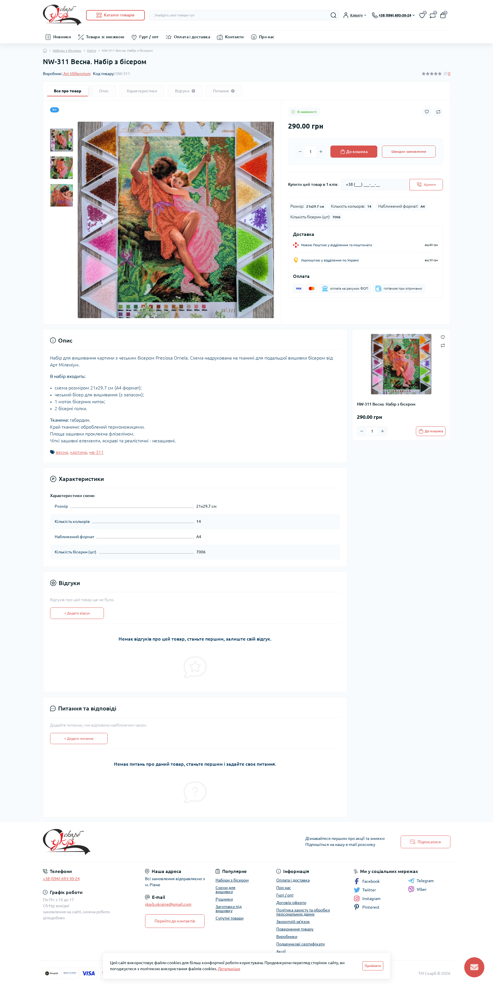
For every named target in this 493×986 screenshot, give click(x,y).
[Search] (333, 15)
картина (78, 452)
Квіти (91, 50)
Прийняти (373, 966)
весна (62, 452)
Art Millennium (77, 73)
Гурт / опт (149, 37)
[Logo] (62, 15)
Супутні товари (229, 918)
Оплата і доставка (192, 37)
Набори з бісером (67, 50)
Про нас (267, 37)
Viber (422, 889)
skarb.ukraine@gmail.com (168, 904)
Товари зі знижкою (105, 37)
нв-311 (96, 452)
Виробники (286, 936)
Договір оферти (291, 902)
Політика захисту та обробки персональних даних (303, 912)
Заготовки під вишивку (228, 908)
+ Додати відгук (77, 613)
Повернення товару (294, 929)
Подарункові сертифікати (300, 944)
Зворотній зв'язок (293, 921)
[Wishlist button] (426, 111)
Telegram (425, 880)
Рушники (224, 899)
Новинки (62, 37)
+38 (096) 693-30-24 (61, 878)
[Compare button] (438, 111)
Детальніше (229, 968)
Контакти (234, 37)
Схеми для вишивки (225, 889)
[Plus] (321, 151)
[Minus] (300, 151)
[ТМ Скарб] (143, 842)
